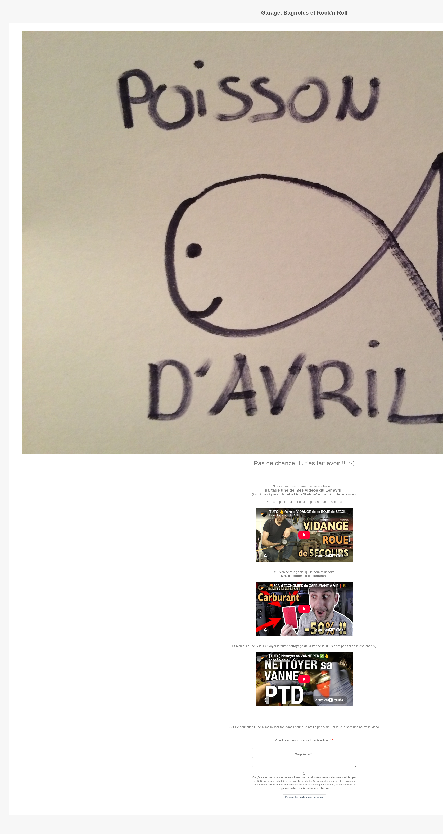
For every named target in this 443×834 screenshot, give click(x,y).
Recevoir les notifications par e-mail (304, 797)
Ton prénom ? (303, 754)
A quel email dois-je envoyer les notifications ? (303, 740)
